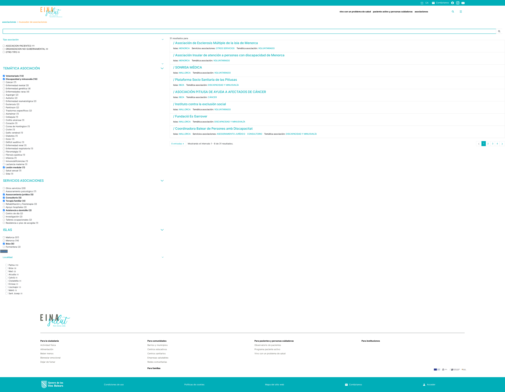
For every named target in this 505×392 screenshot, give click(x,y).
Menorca (184, 48)
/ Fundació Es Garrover (190, 116)
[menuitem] (355, 11)
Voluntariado (266, 48)
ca (426, 2)
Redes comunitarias (157, 362)
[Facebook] (452, 2)
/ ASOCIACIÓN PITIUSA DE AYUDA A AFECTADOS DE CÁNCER (219, 92)
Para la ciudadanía (49, 341)
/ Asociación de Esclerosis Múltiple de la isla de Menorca (215, 43)
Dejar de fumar (47, 362)
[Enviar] (499, 31)
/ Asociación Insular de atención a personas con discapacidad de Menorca (228, 55)
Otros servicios (225, 48)
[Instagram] (457, 2)
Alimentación (46, 349)
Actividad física (48, 345)
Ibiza (181, 85)
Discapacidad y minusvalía (223, 85)
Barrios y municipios (157, 345)
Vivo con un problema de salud (270, 353)
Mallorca (185, 72)
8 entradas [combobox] (178, 144)
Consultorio (254, 134)
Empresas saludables (157, 357)
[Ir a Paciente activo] (75, 12)
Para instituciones (371, 341)
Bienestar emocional (50, 357)
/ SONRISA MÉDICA (187, 67)
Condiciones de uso (114, 384)
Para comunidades (156, 341)
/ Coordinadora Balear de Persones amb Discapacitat (213, 128)
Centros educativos (157, 349)
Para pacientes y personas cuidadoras (274, 341)
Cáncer (212, 97)
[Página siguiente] (502, 143)
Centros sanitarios (156, 353)
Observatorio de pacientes (267, 345)
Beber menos (46, 353)
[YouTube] (463, 3)
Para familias (153, 368)
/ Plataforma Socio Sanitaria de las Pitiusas (205, 80)
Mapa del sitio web (274, 384)
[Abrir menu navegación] (461, 11)
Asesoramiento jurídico (231, 134)
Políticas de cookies (194, 384)
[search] (453, 11)
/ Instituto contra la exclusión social (199, 104)
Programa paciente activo (267, 349)
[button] (83, 39)
